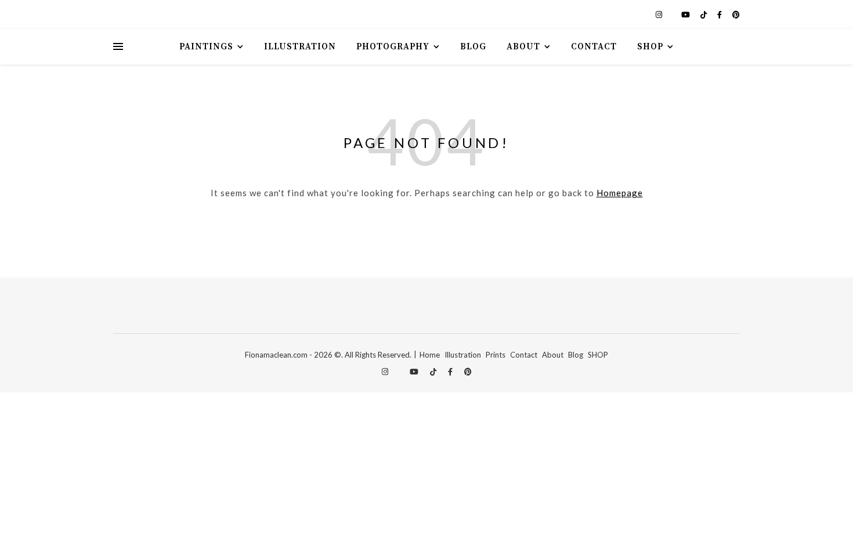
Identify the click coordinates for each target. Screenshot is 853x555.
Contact (594, 46)
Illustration (300, 46)
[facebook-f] (720, 14)
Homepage (620, 193)
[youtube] (686, 14)
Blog (473, 46)
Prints (495, 354)
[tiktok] (704, 14)
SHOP (598, 354)
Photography (392, 46)
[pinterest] (736, 14)
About (523, 46)
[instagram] (660, 14)
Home (430, 354)
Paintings (206, 46)
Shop (650, 46)
